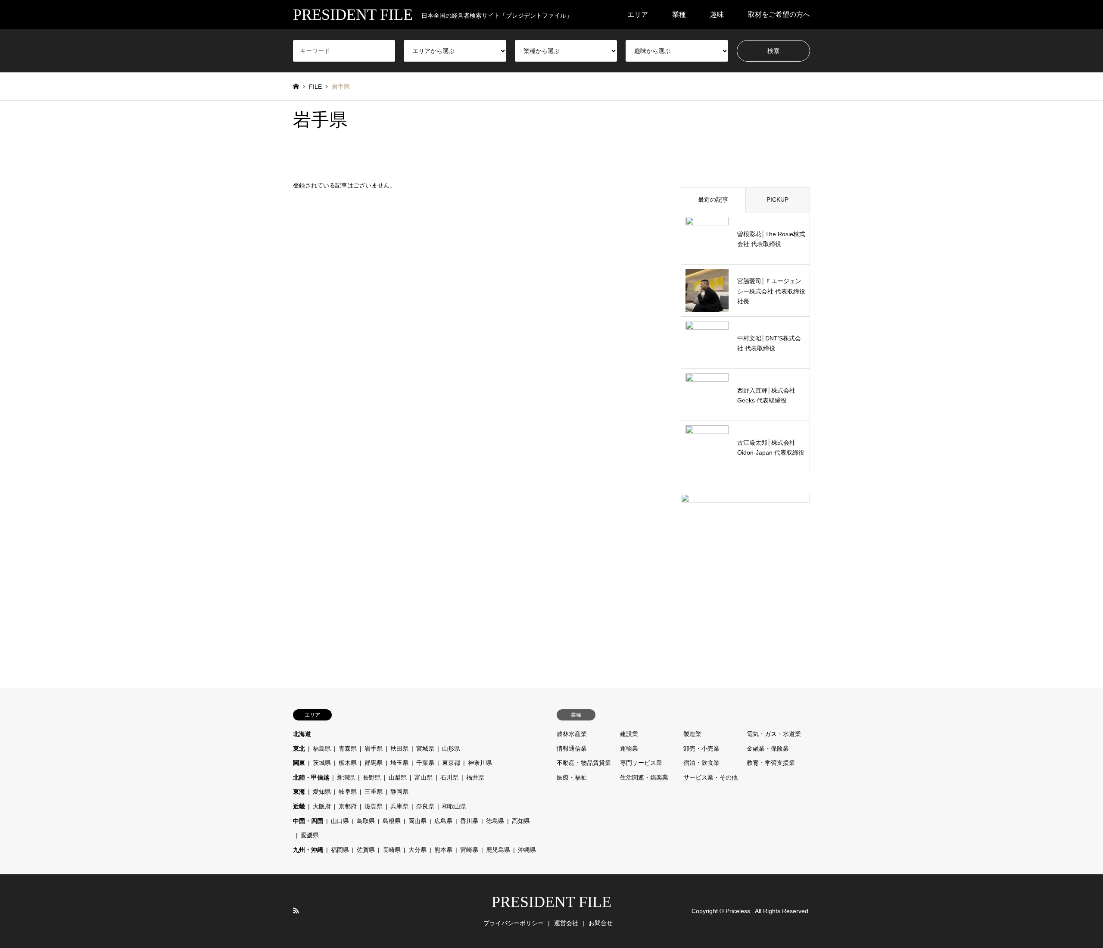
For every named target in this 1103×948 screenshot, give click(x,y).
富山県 (423, 777)
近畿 (299, 806)
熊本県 (443, 849)
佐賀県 (366, 849)
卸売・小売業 (701, 748)
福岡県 (340, 849)
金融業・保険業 (768, 748)
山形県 (451, 748)
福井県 (475, 777)
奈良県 (425, 806)
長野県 (372, 777)
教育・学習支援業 (771, 762)
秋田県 (399, 748)
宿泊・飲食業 (701, 762)
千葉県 (425, 762)
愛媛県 (310, 835)
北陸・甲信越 (311, 777)
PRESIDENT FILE (551, 902)
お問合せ (601, 923)
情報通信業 (572, 748)
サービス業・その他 (710, 777)
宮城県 (425, 748)
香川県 (469, 820)
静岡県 (399, 791)
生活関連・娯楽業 (644, 777)
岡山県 (417, 820)
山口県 (340, 820)
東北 (299, 748)
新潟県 (346, 777)
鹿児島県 (498, 849)
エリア (637, 14)
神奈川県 (480, 762)
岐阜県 (348, 791)
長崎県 (392, 849)
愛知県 (322, 791)
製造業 (692, 733)
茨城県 (322, 762)
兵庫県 (399, 806)
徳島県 (495, 820)
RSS (296, 910)
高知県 (521, 820)
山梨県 (398, 777)
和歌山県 (454, 806)
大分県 (417, 849)
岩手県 (374, 748)
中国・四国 (308, 820)
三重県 (374, 791)
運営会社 (566, 923)
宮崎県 (469, 849)
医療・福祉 (572, 777)
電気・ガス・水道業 (774, 733)
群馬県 (374, 762)
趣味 (717, 14)
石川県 (449, 777)
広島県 (443, 820)
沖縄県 (527, 849)
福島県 (322, 748)
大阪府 (322, 806)
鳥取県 (366, 820)
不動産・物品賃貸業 (584, 762)
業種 (679, 14)
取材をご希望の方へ (779, 14)
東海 (299, 791)
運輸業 (629, 748)
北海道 (302, 733)
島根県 (392, 820)
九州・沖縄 (308, 849)
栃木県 (348, 762)
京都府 (348, 806)
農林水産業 (572, 733)
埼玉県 (399, 762)
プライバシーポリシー (513, 923)
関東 (299, 762)
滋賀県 (374, 806)
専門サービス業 (641, 762)
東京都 (451, 762)
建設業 (629, 733)
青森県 (348, 748)
